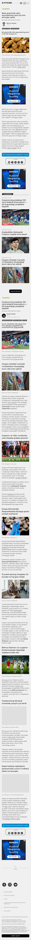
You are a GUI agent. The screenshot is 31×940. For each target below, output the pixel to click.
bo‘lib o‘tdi (19, 686)
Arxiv (5, 901)
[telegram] (15, 887)
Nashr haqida (8, 893)
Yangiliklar (6, 9)
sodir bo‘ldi (11, 739)
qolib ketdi (18, 610)
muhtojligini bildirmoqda (11, 821)
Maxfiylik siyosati (9, 897)
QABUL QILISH (15, 936)
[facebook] (4, 887)
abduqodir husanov (7, 320)
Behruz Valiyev (11, 23)
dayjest (24, 320)
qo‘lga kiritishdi (21, 478)
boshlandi (5, 547)
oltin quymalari (15, 28)
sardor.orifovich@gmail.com (13, 317)
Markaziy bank (6, 28)
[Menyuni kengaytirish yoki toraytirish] (28, 3)
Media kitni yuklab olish (11, 909)
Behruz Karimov (17, 320)
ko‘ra (19, 126)
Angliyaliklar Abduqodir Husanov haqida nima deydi (14, 233)
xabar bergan (12, 148)
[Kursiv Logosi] (7, 3)
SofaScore (10, 494)
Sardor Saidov (11, 314)
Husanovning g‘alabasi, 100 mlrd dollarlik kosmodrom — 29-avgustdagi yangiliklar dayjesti (14, 203)
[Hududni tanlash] (21, 3)
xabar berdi (21, 67)
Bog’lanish (7, 912)
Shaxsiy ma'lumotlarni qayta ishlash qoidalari (14, 905)
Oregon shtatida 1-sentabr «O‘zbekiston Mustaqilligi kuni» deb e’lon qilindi (13, 262)
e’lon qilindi (12, 402)
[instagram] (10, 887)
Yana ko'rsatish (15, 291)
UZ (24, 3)
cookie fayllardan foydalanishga (10, 931)
